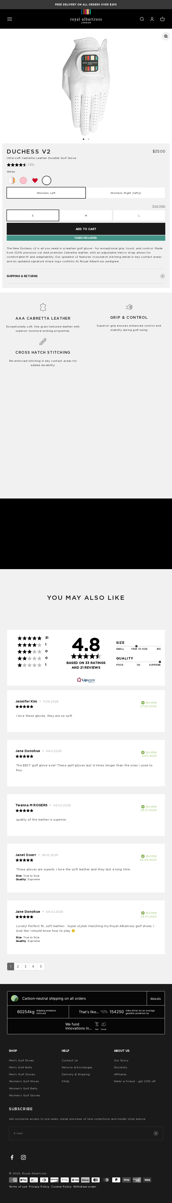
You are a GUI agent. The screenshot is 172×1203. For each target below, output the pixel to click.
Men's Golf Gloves (22, 1074)
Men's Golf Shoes (21, 1060)
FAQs (65, 1081)
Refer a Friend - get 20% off (135, 1081)
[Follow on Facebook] (12, 1157)
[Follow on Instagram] (23, 1157)
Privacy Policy (39, 1186)
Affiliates (120, 1074)
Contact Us (70, 1060)
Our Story (121, 1060)
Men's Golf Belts (20, 1067)
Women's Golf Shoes (24, 1081)
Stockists (120, 1067)
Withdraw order (84, 1186)
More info (155, 998)
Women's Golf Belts (23, 1088)
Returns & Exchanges (77, 1067)
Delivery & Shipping (76, 1074)
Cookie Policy (61, 1186)
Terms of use (18, 1186)
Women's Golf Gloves (24, 1095)
